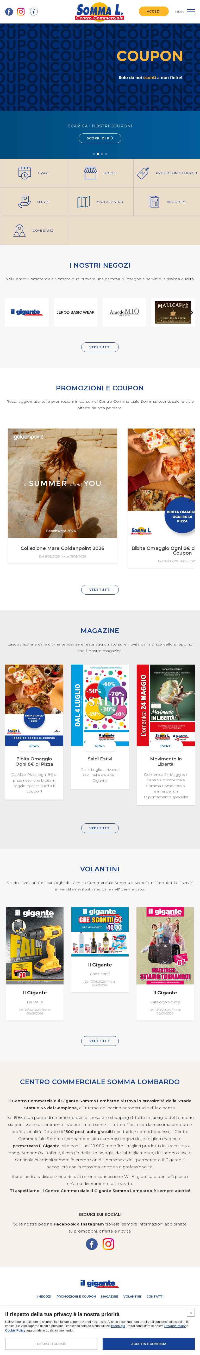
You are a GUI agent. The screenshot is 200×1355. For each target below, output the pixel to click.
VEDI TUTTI (100, 347)
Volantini (132, 1296)
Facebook (65, 1224)
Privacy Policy (175, 1326)
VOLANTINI (100, 869)
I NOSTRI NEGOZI (100, 265)
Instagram (92, 1224)
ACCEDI (154, 11)
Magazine (109, 1296)
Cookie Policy (15, 1330)
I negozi (44, 1296)
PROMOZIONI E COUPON (100, 388)
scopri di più (100, 138)
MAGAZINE (100, 631)
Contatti (155, 1296)
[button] (94, 154)
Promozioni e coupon (76, 1296)
